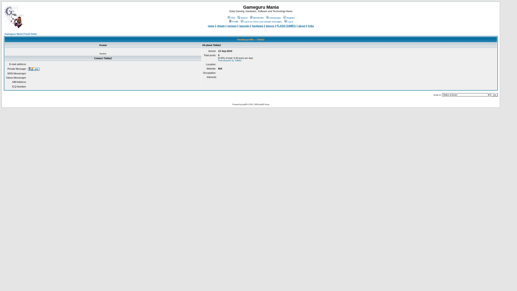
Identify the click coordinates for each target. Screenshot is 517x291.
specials (244, 25)
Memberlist (258, 18)
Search (244, 18)
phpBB (244, 104)
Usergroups (275, 18)
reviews (232, 25)
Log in (290, 21)
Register (290, 18)
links (311, 25)
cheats (221, 25)
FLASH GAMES (286, 25)
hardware (257, 25)
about (301, 25)
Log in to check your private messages (263, 21)
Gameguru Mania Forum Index (21, 34)
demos (270, 25)
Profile (235, 21)
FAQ (233, 18)
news (211, 25)
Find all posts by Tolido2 (230, 60)
